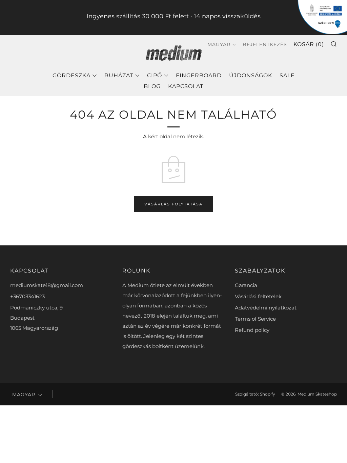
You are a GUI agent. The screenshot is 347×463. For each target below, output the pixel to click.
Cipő (154, 75)
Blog (152, 86)
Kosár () (308, 44)
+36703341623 (27, 296)
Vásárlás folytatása (173, 204)
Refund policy (252, 330)
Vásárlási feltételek (258, 296)
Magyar (218, 44)
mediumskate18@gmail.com (46, 285)
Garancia (246, 285)
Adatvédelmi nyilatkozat (266, 307)
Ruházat (118, 75)
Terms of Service (255, 319)
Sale (287, 75)
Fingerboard (199, 75)
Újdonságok (250, 75)
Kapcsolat (185, 86)
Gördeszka (71, 75)
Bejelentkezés (265, 44)
